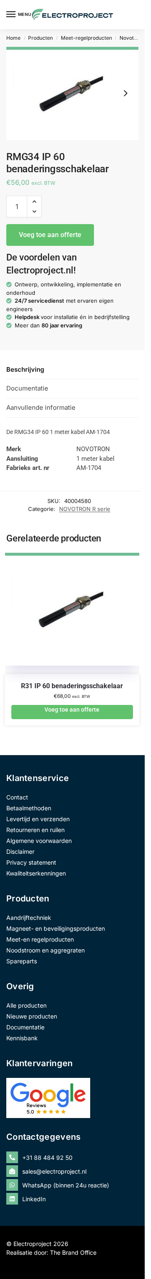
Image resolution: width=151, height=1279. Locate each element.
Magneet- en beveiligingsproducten (55, 928)
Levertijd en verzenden (38, 818)
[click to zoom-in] (72, 93)
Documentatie (25, 1027)
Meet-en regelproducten (40, 939)
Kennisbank (22, 1038)
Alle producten (26, 1005)
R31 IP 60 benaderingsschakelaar (72, 686)
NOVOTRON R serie (84, 508)
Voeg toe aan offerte (50, 235)
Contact (17, 797)
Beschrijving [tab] (25, 369)
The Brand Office (73, 1252)
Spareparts (21, 961)
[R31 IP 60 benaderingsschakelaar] (72, 617)
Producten (40, 38)
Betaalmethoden (28, 808)
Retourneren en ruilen (35, 829)
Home (13, 38)
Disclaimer (20, 851)
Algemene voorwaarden (39, 840)
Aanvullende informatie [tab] (41, 407)
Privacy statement (31, 862)
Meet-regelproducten (86, 38)
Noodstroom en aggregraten (45, 950)
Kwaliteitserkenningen (36, 873)
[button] (34, 201)
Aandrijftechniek (28, 917)
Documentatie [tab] (27, 388)
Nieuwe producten (31, 1016)
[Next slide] (125, 93)
